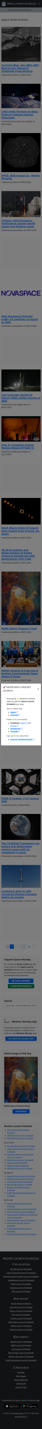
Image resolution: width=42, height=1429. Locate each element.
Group (13, 726)
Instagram (15, 728)
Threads (14, 731)
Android (14, 715)
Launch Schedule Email (21, 739)
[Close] (38, 689)
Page (22, 723)
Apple (13, 712)
